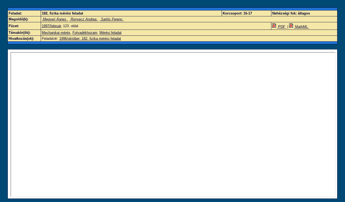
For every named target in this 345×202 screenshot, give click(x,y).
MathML (301, 27)
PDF (281, 27)
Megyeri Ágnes (54, 19)
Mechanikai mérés (56, 33)
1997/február (51, 26)
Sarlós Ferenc (112, 19)
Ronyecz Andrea (84, 19)
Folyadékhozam (85, 33)
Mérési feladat (110, 33)
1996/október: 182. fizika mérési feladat (90, 39)
